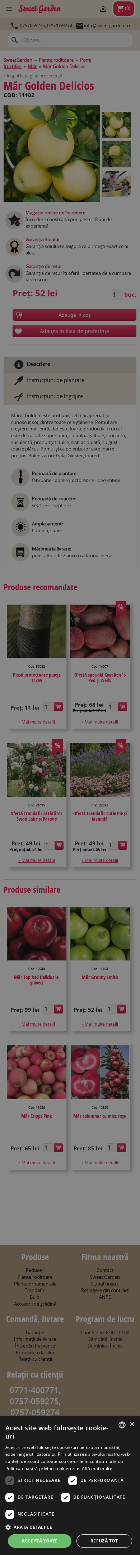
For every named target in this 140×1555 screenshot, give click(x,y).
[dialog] (70, 1485)
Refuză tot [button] (104, 1541)
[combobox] (122, 1424)
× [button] (132, 1424)
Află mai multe (97, 1468)
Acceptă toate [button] (39, 1541)
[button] (70, 1527)
